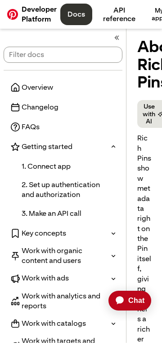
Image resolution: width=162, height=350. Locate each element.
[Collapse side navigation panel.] (117, 37)
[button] (63, 147)
